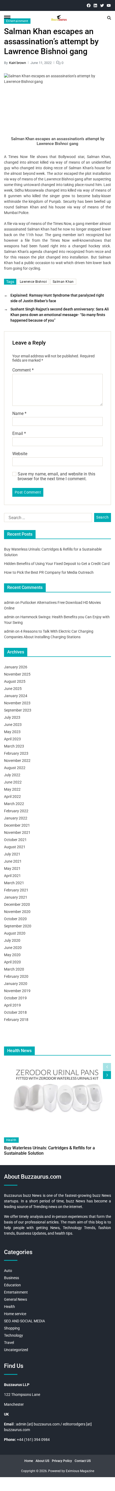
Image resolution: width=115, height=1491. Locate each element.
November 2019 (17, 991)
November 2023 (17, 703)
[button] (107, 1075)
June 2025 (13, 688)
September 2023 (17, 710)
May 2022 (12, 789)
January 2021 (15, 897)
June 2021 (13, 861)
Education (12, 1285)
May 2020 (12, 955)
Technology (13, 1335)
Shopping (12, 1328)
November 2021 (17, 832)
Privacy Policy (62, 1461)
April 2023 (12, 739)
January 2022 (15, 818)
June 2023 (13, 724)
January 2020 (15, 983)
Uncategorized (16, 1350)
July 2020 (12, 940)
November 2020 (17, 912)
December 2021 (17, 825)
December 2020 (17, 904)
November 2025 (17, 674)
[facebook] (88, 5)
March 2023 (14, 746)
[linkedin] (95, 5)
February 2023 (16, 753)
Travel (9, 1342)
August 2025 (14, 681)
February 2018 (16, 1019)
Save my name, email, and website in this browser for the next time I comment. (56, 476)
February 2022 (16, 811)
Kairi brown (17, 63)
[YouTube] (108, 5)
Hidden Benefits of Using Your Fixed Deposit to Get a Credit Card (57, 563)
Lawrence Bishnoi (33, 282)
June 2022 (13, 782)
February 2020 (16, 976)
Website (19, 453)
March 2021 (14, 883)
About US (42, 1461)
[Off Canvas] (7, 18)
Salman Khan (63, 282)
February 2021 (16, 890)
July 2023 (12, 717)
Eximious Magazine (80, 1471)
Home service (15, 1314)
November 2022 (17, 760)
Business (11, 1278)
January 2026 (15, 667)
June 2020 (13, 947)
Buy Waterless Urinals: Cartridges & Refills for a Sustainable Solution (49, 1150)
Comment (23, 370)
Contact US (83, 1461)
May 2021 (12, 868)
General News (15, 1299)
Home (28, 1461)
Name (19, 413)
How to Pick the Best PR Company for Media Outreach (49, 572)
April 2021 (12, 876)
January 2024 (15, 696)
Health (11, 1140)
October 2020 (15, 919)
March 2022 (14, 804)
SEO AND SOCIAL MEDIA (24, 1321)
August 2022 (14, 768)
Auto (8, 1270)
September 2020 (17, 926)
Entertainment (17, 21)
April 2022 (12, 796)
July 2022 (12, 775)
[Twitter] (102, 5)
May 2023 (12, 732)
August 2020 (14, 933)
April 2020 (12, 962)
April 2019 (12, 1005)
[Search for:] (47, 518)
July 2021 (12, 854)
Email (19, 433)
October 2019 (15, 998)
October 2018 (15, 1012)
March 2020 (14, 969)
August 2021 (14, 847)
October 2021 (15, 840)
